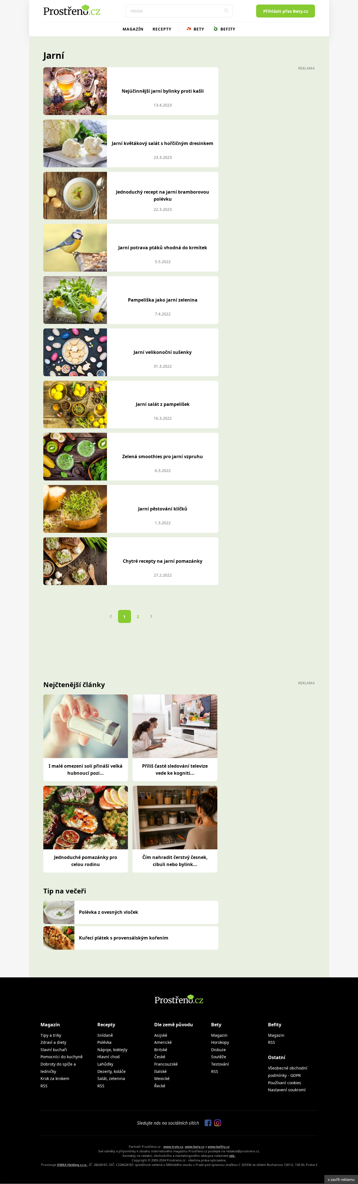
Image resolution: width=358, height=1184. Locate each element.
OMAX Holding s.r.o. (72, 1165)
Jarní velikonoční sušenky (163, 352)
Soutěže (218, 1056)
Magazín (133, 29)
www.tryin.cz (173, 1146)
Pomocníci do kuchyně (61, 1056)
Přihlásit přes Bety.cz (285, 11)
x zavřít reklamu (341, 1179)
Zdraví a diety (53, 1042)
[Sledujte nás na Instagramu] (216, 1123)
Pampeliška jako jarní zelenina (163, 300)
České (159, 1056)
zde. (232, 1155)
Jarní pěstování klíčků (162, 509)
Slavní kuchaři (53, 1049)
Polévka (104, 1042)
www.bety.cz (194, 1146)
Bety (198, 29)
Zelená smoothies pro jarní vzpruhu (162, 456)
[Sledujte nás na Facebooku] (206, 1123)
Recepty (162, 29)
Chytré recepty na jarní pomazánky (162, 561)
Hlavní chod (108, 1056)
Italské (160, 1071)
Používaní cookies (284, 1082)
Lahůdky (105, 1064)
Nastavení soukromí (287, 1089)
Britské (160, 1049)
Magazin (219, 1035)
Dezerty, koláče (111, 1071)
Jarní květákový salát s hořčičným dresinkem (162, 143)
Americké (163, 1042)
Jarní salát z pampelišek (163, 404)
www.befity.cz (219, 1146)
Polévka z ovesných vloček (108, 912)
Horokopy (220, 1042)
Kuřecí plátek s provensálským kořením (123, 938)
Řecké (159, 1085)
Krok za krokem (54, 1078)
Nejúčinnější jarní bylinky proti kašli (163, 91)
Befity (227, 29)
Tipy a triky (50, 1035)
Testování (220, 1064)
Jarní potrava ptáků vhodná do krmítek (162, 247)
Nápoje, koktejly (112, 1049)
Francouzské (166, 1064)
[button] (226, 11)
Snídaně (105, 1035)
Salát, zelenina (111, 1078)
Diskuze (218, 1049)
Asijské (160, 1035)
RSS (44, 1085)
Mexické (162, 1078)
